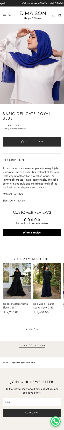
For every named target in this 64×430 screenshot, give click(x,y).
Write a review (32, 233)
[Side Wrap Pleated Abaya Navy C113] (47, 281)
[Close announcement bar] (60, 2)
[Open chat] (55, 421)
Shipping (6, 128)
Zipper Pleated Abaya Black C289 (15, 305)
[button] (4, 15)
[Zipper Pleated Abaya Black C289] (17, 281)
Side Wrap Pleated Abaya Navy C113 (43, 305)
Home (5, 362)
